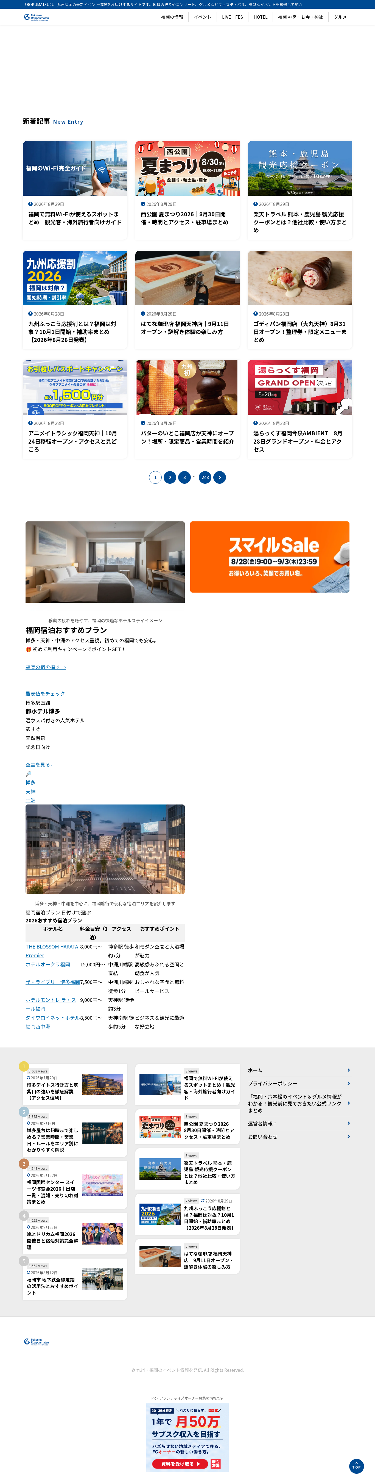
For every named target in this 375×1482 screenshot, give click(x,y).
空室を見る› (39, 764)
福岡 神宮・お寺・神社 (300, 17)
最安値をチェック (45, 693)
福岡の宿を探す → (46, 666)
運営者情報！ (263, 1123)
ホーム (255, 1070)
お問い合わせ (263, 1136)
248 (205, 477)
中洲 (30, 800)
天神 (30, 791)
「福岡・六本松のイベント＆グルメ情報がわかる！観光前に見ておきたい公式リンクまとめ (295, 1103)
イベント (202, 17)
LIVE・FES (232, 17)
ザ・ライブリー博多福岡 (53, 981)
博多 (30, 782)
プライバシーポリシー (272, 1083)
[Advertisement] (187, 74)
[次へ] (219, 477)
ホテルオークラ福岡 (48, 964)
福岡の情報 (172, 17)
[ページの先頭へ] (356, 1466)
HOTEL (261, 17)
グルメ (340, 17)
